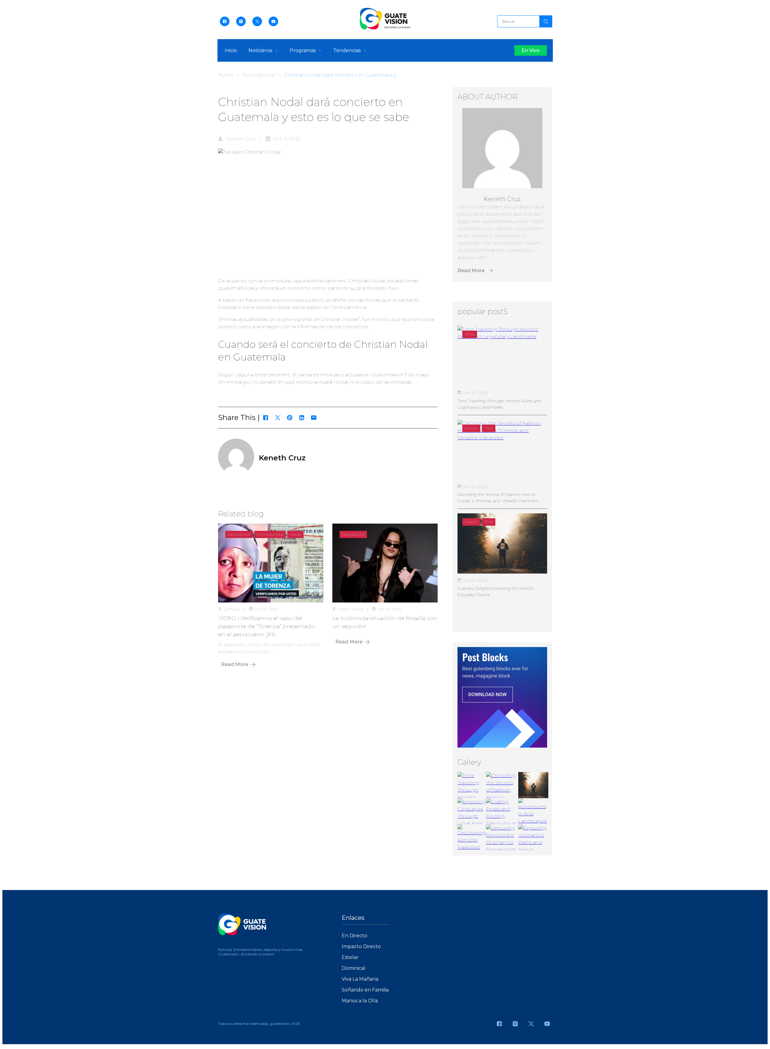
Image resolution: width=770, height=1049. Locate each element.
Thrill (488, 428)
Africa (470, 334)
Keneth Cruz (241, 139)
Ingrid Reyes (351, 609)
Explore (471, 428)
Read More (234, 664)
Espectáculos (259, 75)
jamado (232, 609)
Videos (295, 534)
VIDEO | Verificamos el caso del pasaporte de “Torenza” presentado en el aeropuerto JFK (266, 626)
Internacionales (270, 534)
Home (225, 75)
